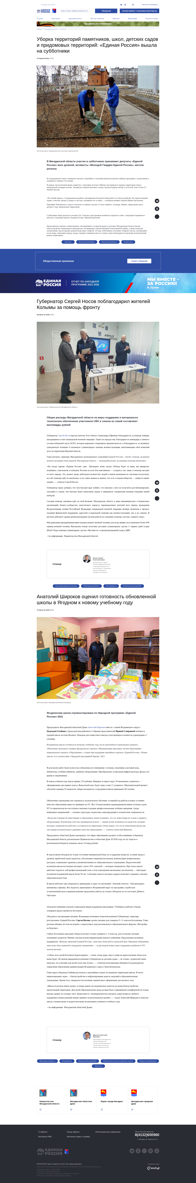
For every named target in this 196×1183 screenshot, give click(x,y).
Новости (63, 29)
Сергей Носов (64, 435)
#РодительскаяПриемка (148, 1061)
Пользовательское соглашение (48, 1169)
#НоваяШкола (67, 1061)
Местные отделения (97, 18)
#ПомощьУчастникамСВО (132, 586)
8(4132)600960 (147, 1135)
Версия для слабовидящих (150, 4)
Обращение (106, 11)
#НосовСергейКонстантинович (66, 586)
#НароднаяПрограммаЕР (87, 1061)
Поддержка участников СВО (98, 24)
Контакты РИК (45, 1137)
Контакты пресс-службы (78, 1137)
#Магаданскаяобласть (109, 242)
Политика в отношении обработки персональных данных (58, 1174)
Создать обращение (139, 261)
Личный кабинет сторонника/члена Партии (139, 11)
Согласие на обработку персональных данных (54, 1176)
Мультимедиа (132, 18)
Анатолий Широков (97, 727)
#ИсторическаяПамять (87, 242)
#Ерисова (68, 242)
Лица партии (56, 18)
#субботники (128, 242)
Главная (39, 29)
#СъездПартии (111, 586)
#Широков (98, 1066)
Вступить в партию (152, 18)
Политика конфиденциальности (48, 1171)
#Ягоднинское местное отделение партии (118, 1061)
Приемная (116, 18)
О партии (40, 18)
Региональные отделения (107, 1132)
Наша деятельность (75, 18)
